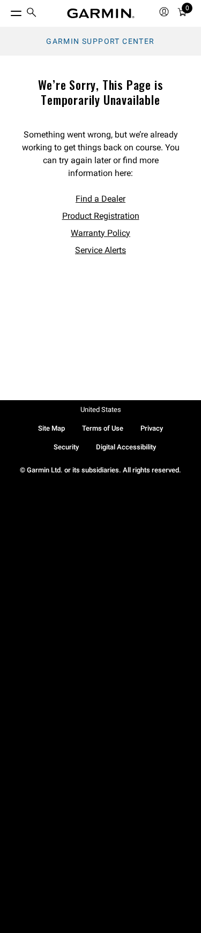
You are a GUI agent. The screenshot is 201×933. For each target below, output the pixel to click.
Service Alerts (100, 250)
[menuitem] (32, 13)
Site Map (51, 428)
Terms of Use (102, 428)
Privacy (151, 428)
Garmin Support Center (100, 41)
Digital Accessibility (126, 447)
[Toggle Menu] (6, 10)
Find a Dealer (100, 199)
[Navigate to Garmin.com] (101, 13)
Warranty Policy (100, 233)
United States (100, 410)
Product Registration (100, 216)
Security (66, 447)
